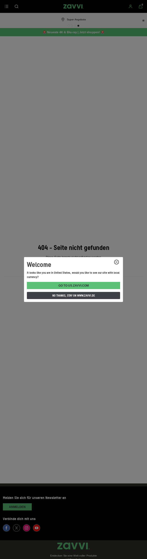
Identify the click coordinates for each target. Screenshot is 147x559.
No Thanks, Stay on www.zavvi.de (73, 295)
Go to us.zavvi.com (73, 285)
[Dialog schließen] (116, 262)
